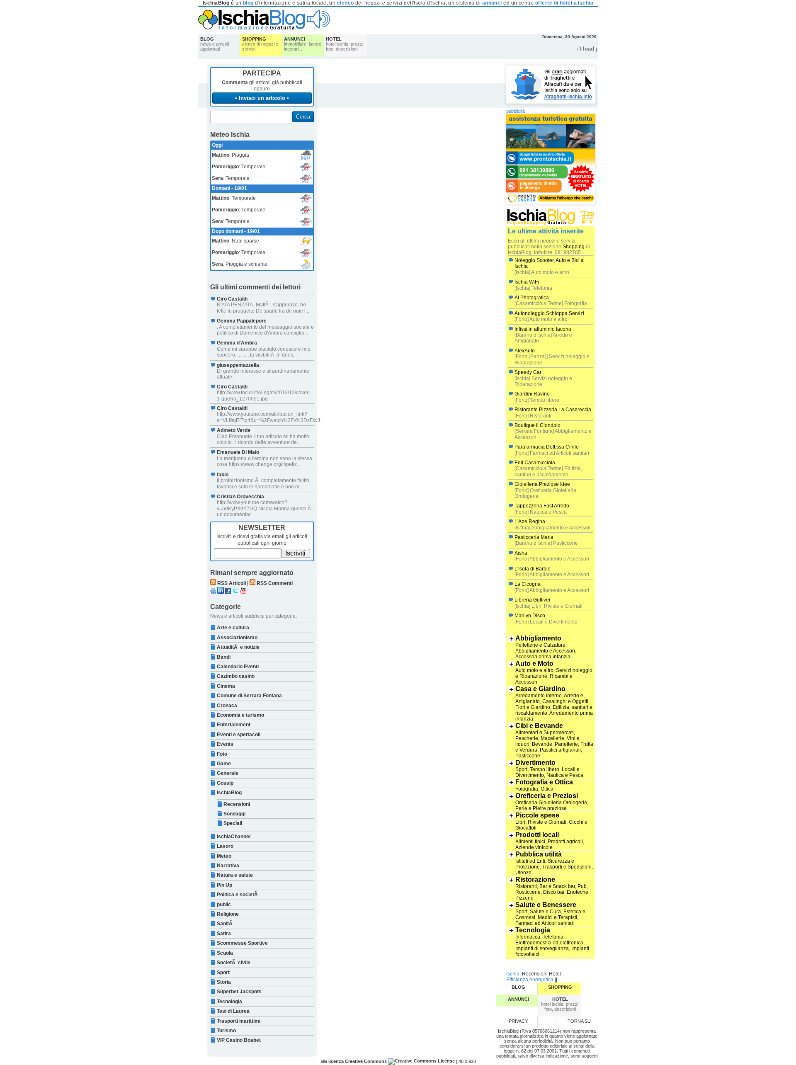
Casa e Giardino (540, 688)
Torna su (579, 1021)
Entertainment (233, 725)
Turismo (226, 1030)
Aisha (520, 553)
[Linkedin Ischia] (220, 592)
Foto (222, 754)
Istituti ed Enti (530, 861)
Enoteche (577, 892)
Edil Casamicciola (534, 463)
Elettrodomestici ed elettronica (549, 943)
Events (225, 744)
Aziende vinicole (534, 847)
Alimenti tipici (530, 841)
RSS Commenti (275, 583)
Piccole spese (537, 815)
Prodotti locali (537, 834)
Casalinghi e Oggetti (565, 701)
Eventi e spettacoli (238, 734)
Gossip (225, 783)
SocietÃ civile (233, 963)
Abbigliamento (538, 638)
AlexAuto (524, 351)
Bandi (224, 657)
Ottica (547, 789)
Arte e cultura (233, 628)
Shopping (574, 247)
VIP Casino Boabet (239, 1040)
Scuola (225, 953)
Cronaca (227, 705)
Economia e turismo (240, 715)
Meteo (224, 856)
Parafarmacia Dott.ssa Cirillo (546, 447)
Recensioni (236, 804)
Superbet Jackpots (239, 992)
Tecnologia (229, 1001)
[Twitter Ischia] (235, 592)
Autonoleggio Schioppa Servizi (549, 313)
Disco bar (553, 892)
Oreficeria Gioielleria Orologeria (551, 802)
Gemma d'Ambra (237, 343)
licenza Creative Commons (357, 1061)
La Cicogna (527, 584)
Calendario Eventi (238, 667)
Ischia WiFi (526, 282)
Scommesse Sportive (242, 943)
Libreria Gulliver (532, 600)
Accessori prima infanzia (542, 657)
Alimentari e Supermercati (544, 732)
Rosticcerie (528, 892)
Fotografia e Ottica (544, 782)
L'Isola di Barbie (532, 569)
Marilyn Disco (529, 616)
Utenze (523, 873)
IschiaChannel (233, 836)
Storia (224, 982)
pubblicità (515, 111)
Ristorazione (535, 879)
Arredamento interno (538, 696)
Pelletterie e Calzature (540, 645)
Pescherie (526, 738)
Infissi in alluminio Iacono (542, 329)
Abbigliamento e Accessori (545, 651)
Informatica (527, 937)
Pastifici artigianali (560, 750)
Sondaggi (234, 814)
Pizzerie (524, 898)
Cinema (226, 686)
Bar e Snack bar (557, 886)
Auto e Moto (534, 663)
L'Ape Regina (529, 521)
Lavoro (225, 846)
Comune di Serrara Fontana (249, 696)
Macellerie (552, 738)
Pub (582, 886)
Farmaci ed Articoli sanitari (545, 923)
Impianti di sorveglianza (542, 948)
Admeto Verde (233, 430)
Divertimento (535, 762)
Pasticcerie (527, 756)
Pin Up (224, 885)
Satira (224, 933)
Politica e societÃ (238, 895)
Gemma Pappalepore (242, 321)
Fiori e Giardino (532, 707)
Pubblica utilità (538, 854)
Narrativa (228, 865)
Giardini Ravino (532, 394)
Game (224, 764)
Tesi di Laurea (233, 1011)
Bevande (542, 744)
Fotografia (526, 789)
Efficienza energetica (529, 980)
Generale (227, 773)
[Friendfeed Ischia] (213, 592)
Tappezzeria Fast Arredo (541, 506)
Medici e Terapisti (557, 917)
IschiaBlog (229, 793)
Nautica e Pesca (564, 775)
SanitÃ (225, 924)
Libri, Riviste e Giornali (540, 822)
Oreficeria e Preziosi (546, 795)
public (224, 904)
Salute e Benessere (545, 904)
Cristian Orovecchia (240, 497)
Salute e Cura (545, 912)
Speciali (232, 823)
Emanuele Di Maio (238, 452)
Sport (223, 972)
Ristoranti (526, 886)
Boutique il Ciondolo (537, 425)
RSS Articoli (231, 583)
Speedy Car (527, 372)
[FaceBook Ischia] (228, 592)
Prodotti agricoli (565, 841)
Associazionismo (237, 637)
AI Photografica (531, 298)
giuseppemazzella (238, 365)
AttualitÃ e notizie (238, 647)
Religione (228, 914)
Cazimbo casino (236, 676)
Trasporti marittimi (238, 1021)
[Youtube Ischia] (243, 592)
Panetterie (566, 744)
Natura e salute (235, 875)
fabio (222, 475)
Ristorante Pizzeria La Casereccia (552, 409)
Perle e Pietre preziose (541, 808)
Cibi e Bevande (539, 725)
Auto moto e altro (534, 670)
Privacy (518, 1021)
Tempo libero (544, 769)
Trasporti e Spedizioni (567, 867)
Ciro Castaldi (232, 299)
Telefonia (553, 937)
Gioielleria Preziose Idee (542, 484)
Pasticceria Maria (533, 537)
